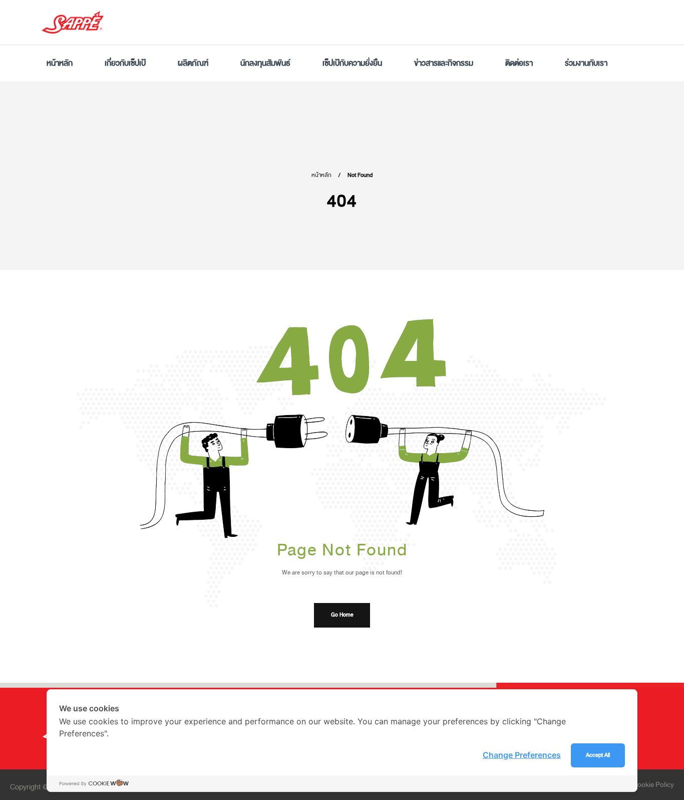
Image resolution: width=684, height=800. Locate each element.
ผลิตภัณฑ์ (193, 63)
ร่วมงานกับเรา (586, 63)
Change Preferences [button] (522, 755)
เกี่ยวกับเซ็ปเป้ (125, 63)
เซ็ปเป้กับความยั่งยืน (352, 63)
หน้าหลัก (60, 63)
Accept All (598, 755)
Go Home (342, 615)
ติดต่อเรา (519, 63)
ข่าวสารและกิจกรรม (443, 63)
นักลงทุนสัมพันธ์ (265, 63)
